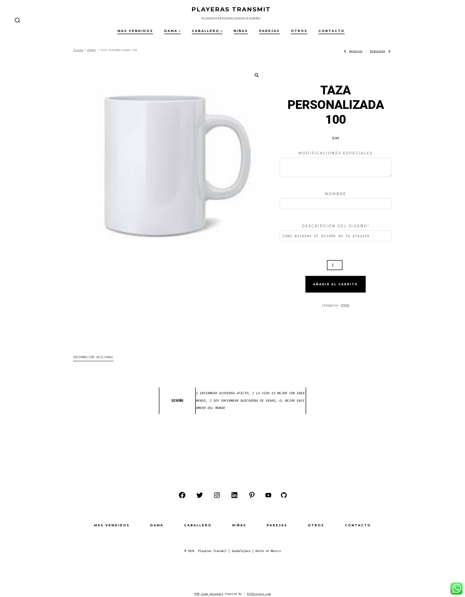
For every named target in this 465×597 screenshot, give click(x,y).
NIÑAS (241, 31)
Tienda (78, 50)
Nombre (335, 194)
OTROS (299, 31)
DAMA (171, 31)
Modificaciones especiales (335, 153)
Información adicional (93, 357)
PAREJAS (269, 31)
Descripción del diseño (336, 226)
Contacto (331, 31)
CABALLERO (205, 31)
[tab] (93, 358)
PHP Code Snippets (208, 594)
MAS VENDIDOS (135, 31)
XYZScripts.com (259, 594)
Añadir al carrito (335, 284)
